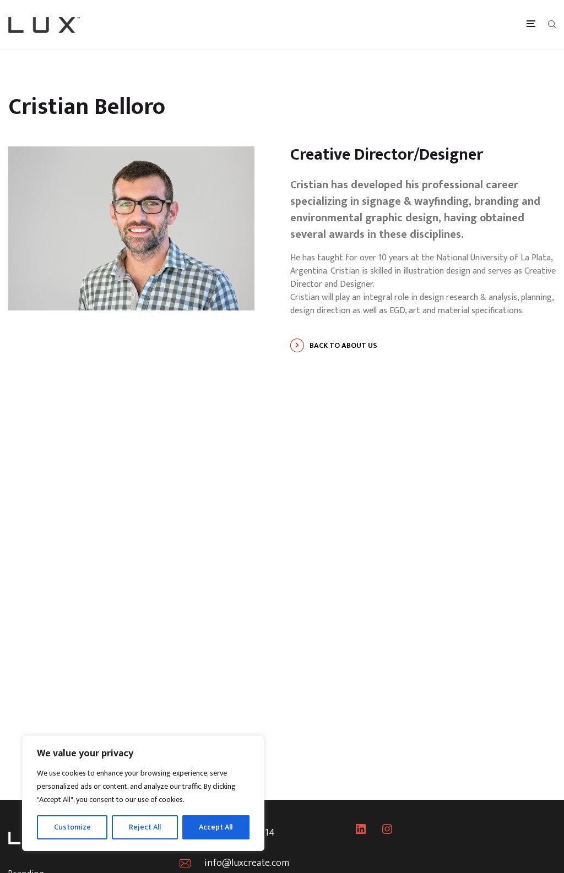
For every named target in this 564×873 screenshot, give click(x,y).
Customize (72, 827)
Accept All (215, 827)
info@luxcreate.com (246, 863)
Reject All (145, 827)
